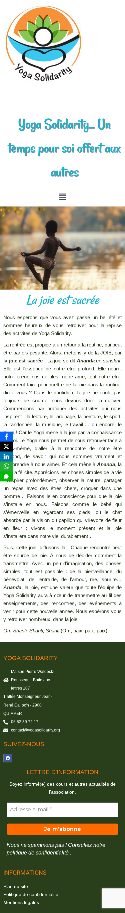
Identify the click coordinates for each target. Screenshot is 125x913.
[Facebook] (7, 758)
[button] (62, 197)
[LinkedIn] (6, 456)
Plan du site (15, 886)
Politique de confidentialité (30, 894)
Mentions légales (21, 902)
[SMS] (6, 476)
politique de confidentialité (38, 852)
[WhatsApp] (6, 466)
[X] (6, 447)
